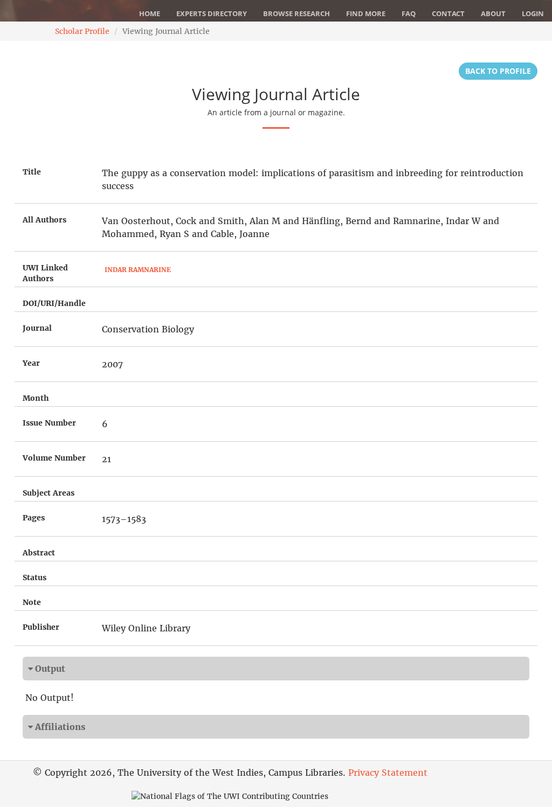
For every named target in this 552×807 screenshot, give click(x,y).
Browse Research (296, 13)
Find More (365, 13)
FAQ (409, 13)
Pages (34, 518)
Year (31, 363)
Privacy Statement (387, 772)
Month (36, 398)
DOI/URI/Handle (54, 303)
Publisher (41, 627)
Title (32, 172)
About (493, 13)
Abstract (39, 553)
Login (533, 13)
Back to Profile (498, 71)
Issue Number (49, 423)
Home (149, 13)
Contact (448, 13)
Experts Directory (211, 13)
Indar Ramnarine (138, 270)
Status (34, 577)
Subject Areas (48, 493)
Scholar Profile (82, 31)
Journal (37, 328)
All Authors (44, 220)
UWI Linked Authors (45, 273)
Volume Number (54, 458)
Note (32, 602)
